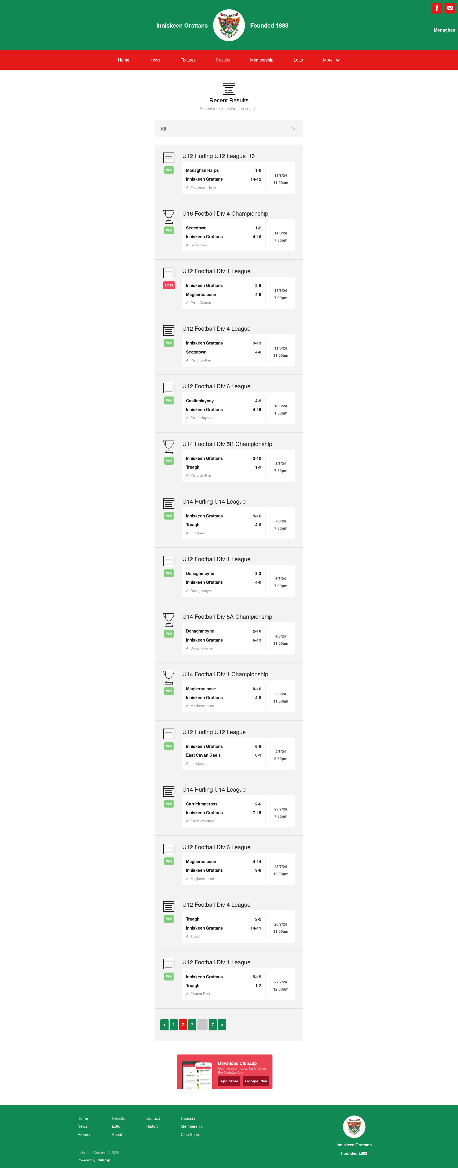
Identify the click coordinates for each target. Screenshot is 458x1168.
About (117, 1134)
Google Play (256, 1081)
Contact (153, 1118)
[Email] (449, 8)
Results (223, 60)
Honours (188, 1118)
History (152, 1126)
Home (123, 60)
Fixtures (188, 60)
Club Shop (190, 1134)
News (154, 60)
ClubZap (103, 1160)
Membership (262, 60)
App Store (229, 1081)
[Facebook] (436, 8)
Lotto (298, 60)
